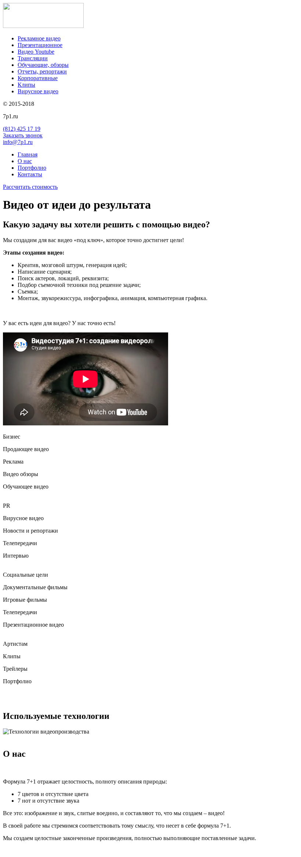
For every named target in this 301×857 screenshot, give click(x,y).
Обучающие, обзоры (43, 65)
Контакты (30, 174)
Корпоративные (38, 78)
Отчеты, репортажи (42, 71)
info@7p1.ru (18, 142)
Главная (27, 154)
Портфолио (32, 168)
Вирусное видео (38, 91)
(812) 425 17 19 (21, 129)
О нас (25, 161)
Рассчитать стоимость (30, 187)
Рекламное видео (39, 38)
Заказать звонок (23, 135)
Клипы (26, 85)
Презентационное (40, 45)
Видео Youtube (36, 51)
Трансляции (33, 58)
